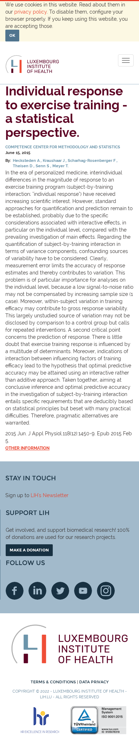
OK (12, 35)
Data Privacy (94, 681)
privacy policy (30, 12)
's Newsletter (53, 495)
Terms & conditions (54, 681)
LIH (34, 495)
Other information (27, 448)
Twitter (60, 591)
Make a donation (29, 550)
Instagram (106, 591)
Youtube (83, 591)
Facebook (15, 591)
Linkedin (37, 591)
